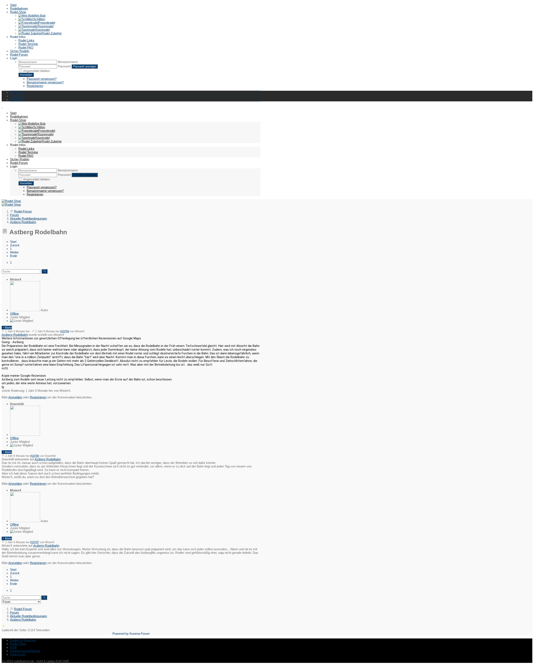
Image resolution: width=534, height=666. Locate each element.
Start (13, 5)
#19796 (34, 455)
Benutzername (68, 62)
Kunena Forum (140, 633)
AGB (13, 647)
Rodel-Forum (19, 54)
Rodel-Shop (18, 12)
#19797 (34, 542)
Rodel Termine (28, 44)
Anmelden (26, 74)
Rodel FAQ (25, 47)
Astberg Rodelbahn (15, 334)
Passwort (64, 66)
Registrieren (35, 86)
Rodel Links (26, 40)
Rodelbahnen (19, 8)
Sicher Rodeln (19, 51)
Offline (14, 313)
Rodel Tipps (18, 644)
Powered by (120, 633)
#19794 (64, 331)
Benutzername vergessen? (45, 82)
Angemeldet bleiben (36, 71)
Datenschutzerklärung (25, 651)
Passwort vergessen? (42, 79)
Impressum (18, 654)
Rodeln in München (23, 640)
